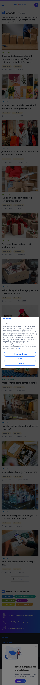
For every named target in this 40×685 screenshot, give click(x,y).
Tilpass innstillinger (20, 354)
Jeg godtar (20, 363)
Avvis (20, 359)
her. (19, 348)
